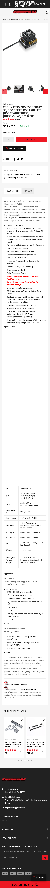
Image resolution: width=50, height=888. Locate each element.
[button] (9, 119)
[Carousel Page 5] (31, 760)
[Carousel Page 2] (22, 760)
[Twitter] (18, 159)
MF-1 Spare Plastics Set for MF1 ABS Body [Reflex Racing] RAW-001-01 (13, 744)
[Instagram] (9, 4)
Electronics (31, 174)
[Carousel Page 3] (25, 760)
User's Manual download (17, 685)
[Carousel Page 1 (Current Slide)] (18, 760)
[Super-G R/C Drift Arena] (25, 12)
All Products (19, 174)
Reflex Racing (10, 740)
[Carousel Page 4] (28, 760)
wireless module (24, 218)
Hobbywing (8, 104)
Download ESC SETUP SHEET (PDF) (22, 689)
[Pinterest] (21, 159)
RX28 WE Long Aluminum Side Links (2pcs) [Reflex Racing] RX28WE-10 (35, 744)
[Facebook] (5, 4)
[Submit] (45, 857)
